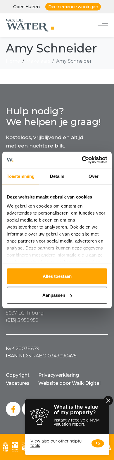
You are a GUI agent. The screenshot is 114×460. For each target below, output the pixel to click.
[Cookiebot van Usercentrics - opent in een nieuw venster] (82, 160)
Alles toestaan (57, 275)
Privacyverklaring (58, 375)
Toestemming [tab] (20, 175)
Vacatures (18, 383)
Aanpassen (53, 295)
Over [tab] (94, 175)
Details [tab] (57, 175)
